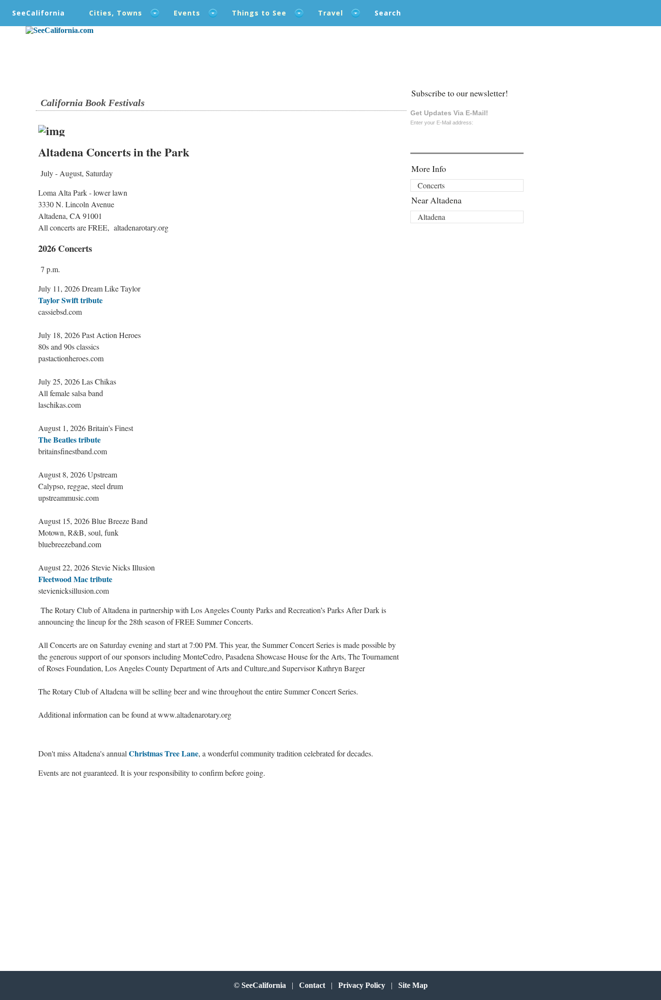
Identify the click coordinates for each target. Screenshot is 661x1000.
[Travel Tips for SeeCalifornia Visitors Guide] (59, 30)
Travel (330, 12)
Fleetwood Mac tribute (75, 579)
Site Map (413, 985)
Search (388, 12)
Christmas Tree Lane (163, 753)
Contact (312, 985)
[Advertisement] (101, 863)
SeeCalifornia (38, 12)
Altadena (431, 217)
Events (187, 12)
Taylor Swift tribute (70, 300)
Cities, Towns (115, 12)
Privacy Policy (361, 985)
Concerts (431, 185)
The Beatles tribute (69, 439)
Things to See (259, 12)
